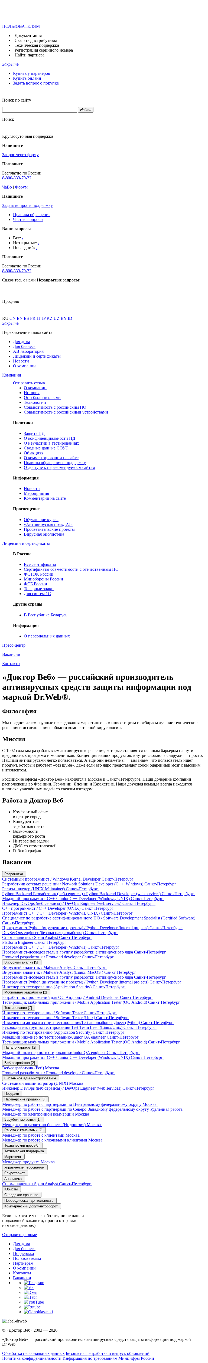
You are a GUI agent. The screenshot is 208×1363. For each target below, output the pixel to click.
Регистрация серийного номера (44, 50)
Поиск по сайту (16, 100)
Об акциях (33, 453)
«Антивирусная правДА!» (48, 524)
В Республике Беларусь (45, 615)
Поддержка (23, 1253)
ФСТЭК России (38, 574)
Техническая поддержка (37, 45)
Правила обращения (31, 214)
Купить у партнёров (31, 73)
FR (33, 318)
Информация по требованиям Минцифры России (108, 1358)
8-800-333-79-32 (16, 178)
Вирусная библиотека (44, 534)
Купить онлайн (27, 78)
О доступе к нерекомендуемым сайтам (59, 467)
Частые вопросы (28, 219)
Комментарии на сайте (45, 498)
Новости (21, 361)
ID (70, 318)
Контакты (22, 1273)
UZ (57, 318)
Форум (21, 187)
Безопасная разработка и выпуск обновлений (108, 1353)
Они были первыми (42, 397)
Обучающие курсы (41, 519)
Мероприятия (36, 493)
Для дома (21, 341)
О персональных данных (47, 636)
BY (64, 318)
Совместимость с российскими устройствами (66, 412)
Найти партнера (29, 55)
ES (27, 318)
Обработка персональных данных (33, 1353)
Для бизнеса (24, 346)
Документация (28, 35)
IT (39, 318)
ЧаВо (7, 187)
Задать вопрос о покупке (36, 83)
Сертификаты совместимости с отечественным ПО (71, 569)
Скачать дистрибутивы (36, 40)
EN (20, 318)
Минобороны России (43, 579)
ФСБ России (35, 584)
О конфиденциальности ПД (49, 438)
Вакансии (22, 1277)
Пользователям (27, 1258)
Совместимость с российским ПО (55, 407)
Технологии (35, 402)
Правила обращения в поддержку (55, 462)
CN (13, 318)
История (32, 392)
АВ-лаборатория (28, 351)
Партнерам (23, 1263)
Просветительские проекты (49, 529)
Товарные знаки (39, 588)
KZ (50, 318)
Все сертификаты (40, 564)
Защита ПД (34, 433)
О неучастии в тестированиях (51, 443)
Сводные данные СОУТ (46, 448)
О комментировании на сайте (51, 457)
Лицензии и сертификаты (37, 356)
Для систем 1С (37, 593)
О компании (24, 366)
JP (44, 318)
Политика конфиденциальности (31, 1358)
